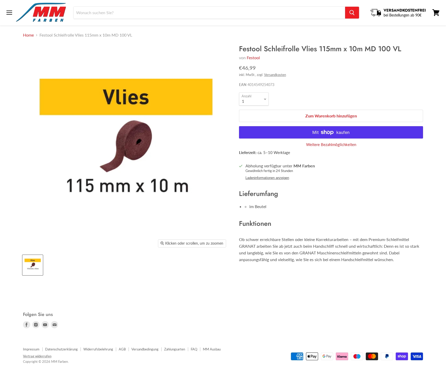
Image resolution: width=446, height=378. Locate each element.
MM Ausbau (212, 349)
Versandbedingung (144, 349)
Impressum (31, 349)
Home (28, 35)
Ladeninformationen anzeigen (267, 178)
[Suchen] (352, 13)
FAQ (194, 349)
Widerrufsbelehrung (98, 349)
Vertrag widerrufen (37, 356)
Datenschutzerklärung (61, 349)
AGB (122, 349)
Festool (253, 57)
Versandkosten (275, 75)
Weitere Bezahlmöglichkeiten (331, 144)
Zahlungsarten (174, 349)
